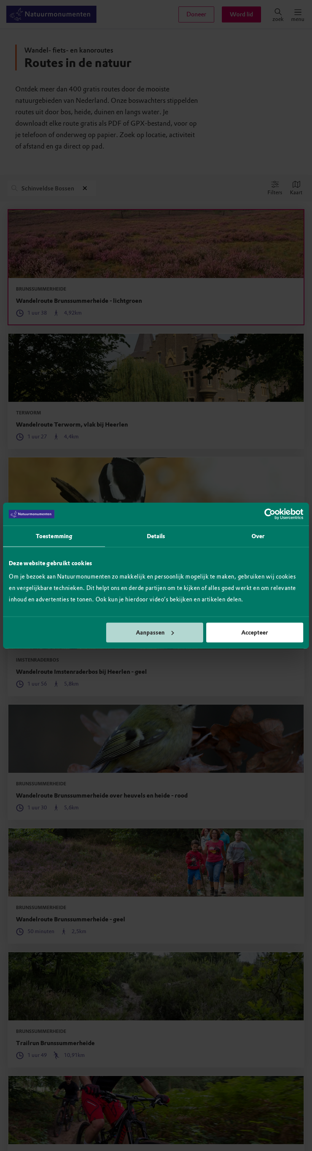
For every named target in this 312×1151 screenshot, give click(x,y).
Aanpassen (150, 632)
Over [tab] (258, 536)
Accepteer (254, 632)
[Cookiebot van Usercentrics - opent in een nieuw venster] (270, 514)
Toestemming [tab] (54, 536)
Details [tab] (156, 536)
